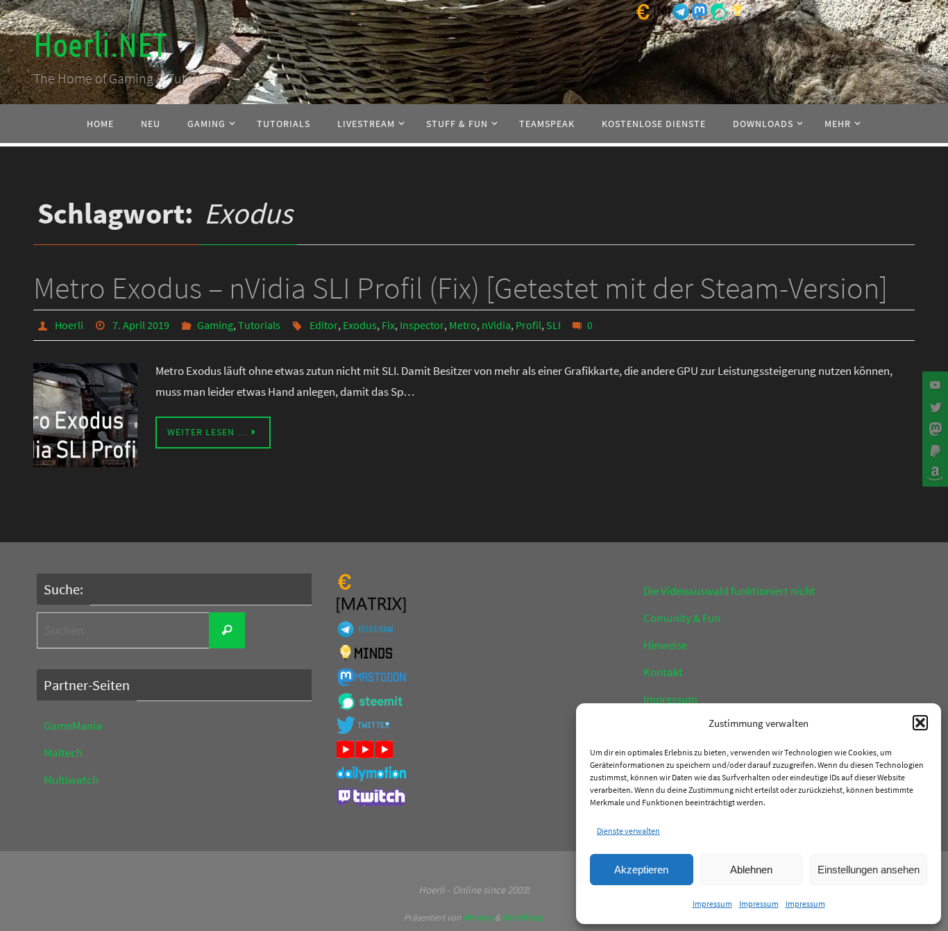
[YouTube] (933, 384)
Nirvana (478, 917)
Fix (388, 325)
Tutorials (259, 325)
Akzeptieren (641, 869)
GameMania (73, 725)
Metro (463, 325)
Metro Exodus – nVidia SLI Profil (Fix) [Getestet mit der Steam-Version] (460, 288)
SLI (553, 325)
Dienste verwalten (628, 830)
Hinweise (665, 645)
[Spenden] (933, 451)
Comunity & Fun (681, 618)
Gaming (215, 325)
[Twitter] (933, 407)
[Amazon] (933, 473)
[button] (920, 723)
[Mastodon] (933, 429)
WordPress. (523, 917)
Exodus (360, 325)
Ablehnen (751, 869)
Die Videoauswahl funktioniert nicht (729, 590)
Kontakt (663, 672)
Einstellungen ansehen (869, 869)
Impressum (712, 903)
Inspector (422, 325)
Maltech (63, 752)
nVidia (496, 325)
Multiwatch (71, 779)
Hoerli (69, 325)
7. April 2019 (140, 325)
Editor (324, 325)
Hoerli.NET (100, 45)
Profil (528, 325)
